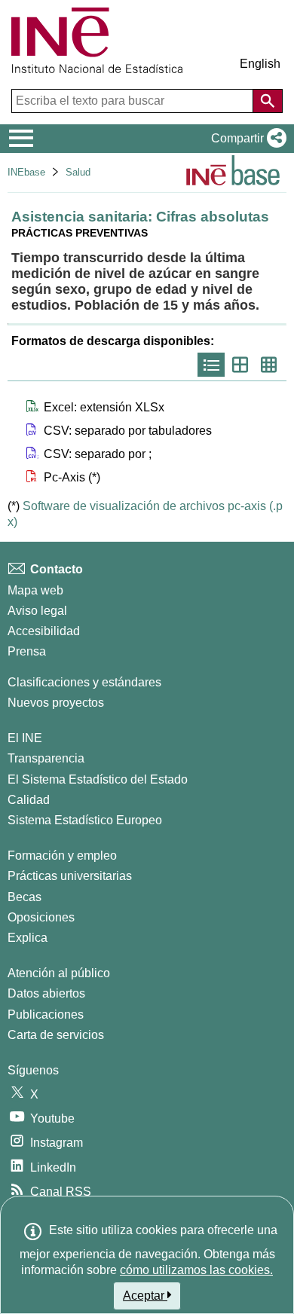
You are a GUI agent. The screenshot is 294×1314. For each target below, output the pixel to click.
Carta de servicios (56, 1034)
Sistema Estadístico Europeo (85, 820)
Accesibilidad (44, 631)
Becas (24, 897)
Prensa (27, 651)
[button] (245, 138)
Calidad (29, 799)
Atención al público (59, 973)
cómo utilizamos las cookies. (196, 1270)
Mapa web (35, 590)
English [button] (260, 63)
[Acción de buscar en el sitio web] (268, 101)
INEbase (26, 172)
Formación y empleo (62, 855)
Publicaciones (46, 1014)
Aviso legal (37, 610)
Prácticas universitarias (70, 875)
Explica (27, 937)
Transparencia (46, 758)
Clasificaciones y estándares (84, 682)
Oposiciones (41, 917)
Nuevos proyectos (56, 702)
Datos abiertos (46, 993)
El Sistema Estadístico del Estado (98, 779)
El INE (25, 738)
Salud (78, 172)
